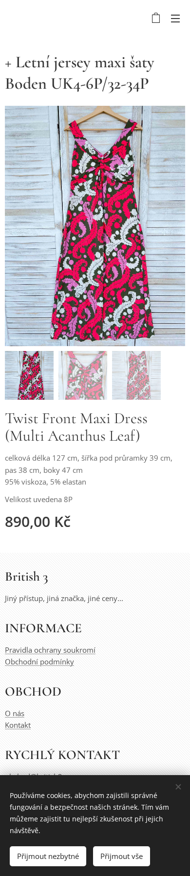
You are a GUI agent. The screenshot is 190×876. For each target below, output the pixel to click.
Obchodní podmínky (39, 661)
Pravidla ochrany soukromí (50, 650)
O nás (14, 713)
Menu (175, 18)
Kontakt (18, 725)
